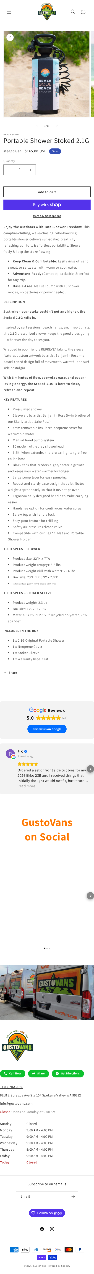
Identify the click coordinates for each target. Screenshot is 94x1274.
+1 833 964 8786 (11, 1087)
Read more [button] (26, 786)
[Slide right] (57, 126)
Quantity (9, 161)
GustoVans (39, 1265)
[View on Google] (10, 753)
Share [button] (13, 672)
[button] (9, 12)
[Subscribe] (73, 1196)
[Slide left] (37, 126)
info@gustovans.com (16, 1103)
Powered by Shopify (58, 1265)
